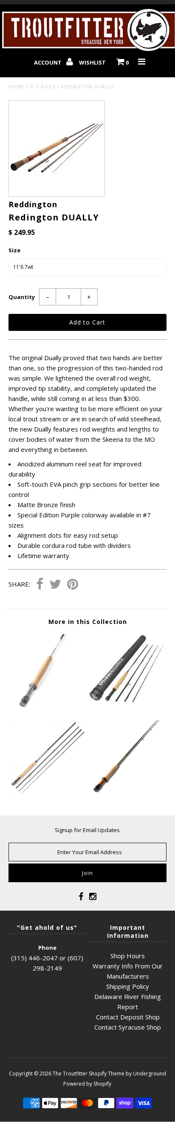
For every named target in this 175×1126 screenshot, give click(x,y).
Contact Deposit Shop (128, 1017)
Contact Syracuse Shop (127, 1027)
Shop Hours (127, 955)
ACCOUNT (48, 62)
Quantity (21, 297)
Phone (47, 947)
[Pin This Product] (72, 585)
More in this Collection (87, 622)
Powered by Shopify (87, 1083)
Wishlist (92, 62)
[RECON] (48, 793)
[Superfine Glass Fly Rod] (127, 793)
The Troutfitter (70, 1073)
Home (16, 86)
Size (14, 250)
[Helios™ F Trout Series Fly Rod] (48, 707)
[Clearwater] (127, 707)
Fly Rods (42, 86)
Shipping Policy (127, 986)
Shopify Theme (106, 1073)
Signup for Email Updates (87, 830)
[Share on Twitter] (55, 585)
